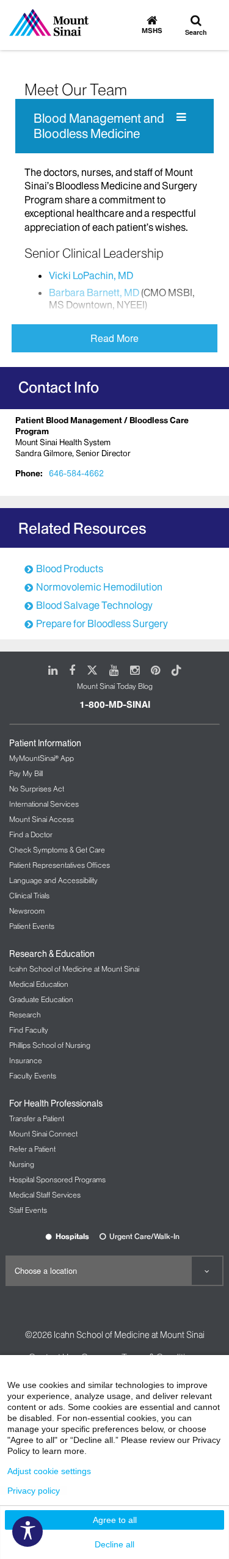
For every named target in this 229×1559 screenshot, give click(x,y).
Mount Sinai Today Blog (115, 686)
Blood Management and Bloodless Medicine (99, 126)
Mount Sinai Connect (43, 1133)
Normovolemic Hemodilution (99, 587)
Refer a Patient (32, 1149)
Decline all (114, 1544)
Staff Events (28, 1210)
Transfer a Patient (36, 1118)
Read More (114, 338)
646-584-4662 (76, 473)
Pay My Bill (26, 773)
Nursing (21, 1164)
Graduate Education (41, 999)
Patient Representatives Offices (59, 865)
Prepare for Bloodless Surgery (102, 623)
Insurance (25, 1060)
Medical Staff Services (45, 1194)
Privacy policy (33, 1490)
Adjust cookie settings (49, 1471)
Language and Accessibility (53, 880)
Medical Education (38, 984)
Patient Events (31, 926)
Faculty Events (32, 1075)
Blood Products (69, 568)
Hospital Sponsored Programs (57, 1179)
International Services (44, 804)
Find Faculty (28, 1029)
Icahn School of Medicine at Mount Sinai (74, 968)
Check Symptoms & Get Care (57, 849)
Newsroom (27, 910)
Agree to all (115, 1520)
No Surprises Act (36, 788)
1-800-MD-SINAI (114, 704)
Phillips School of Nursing (49, 1045)
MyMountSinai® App (41, 758)
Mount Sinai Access (41, 819)
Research (25, 1014)
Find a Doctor (31, 834)
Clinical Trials (29, 895)
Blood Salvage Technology (94, 605)
